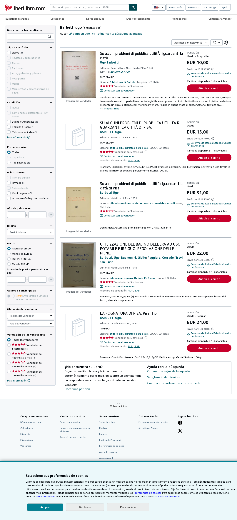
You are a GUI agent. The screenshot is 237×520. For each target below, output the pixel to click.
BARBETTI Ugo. (111, 132)
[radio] (9, 162)
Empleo (103, 434)
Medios (103, 428)
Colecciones (57, 18)
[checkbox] (9, 52)
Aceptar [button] (45, 507)
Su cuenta (193, 7)
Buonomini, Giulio (133, 257)
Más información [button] (16, 380)
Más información (16, 137)
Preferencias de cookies (147, 492)
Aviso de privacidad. (169, 496)
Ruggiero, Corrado (161, 257)
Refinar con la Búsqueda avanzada (119, 33)
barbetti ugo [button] (81, 33)
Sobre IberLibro (107, 422)
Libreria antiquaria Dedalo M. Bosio (132, 277)
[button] (50, 37)
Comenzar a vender (219, 18)
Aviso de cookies (108, 452)
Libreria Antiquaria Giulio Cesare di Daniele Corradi (142, 203)
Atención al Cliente (148, 428)
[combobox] (89, 7)
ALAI (130, 160)
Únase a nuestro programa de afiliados (75, 430)
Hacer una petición (77, 389)
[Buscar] (133, 7)
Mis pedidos (26, 440)
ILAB (137, 160)
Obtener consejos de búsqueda (168, 371)
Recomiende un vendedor (73, 437)
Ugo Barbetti (109, 62)
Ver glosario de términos (164, 377)
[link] (226, 43)
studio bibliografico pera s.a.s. (129, 147)
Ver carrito (25, 445)
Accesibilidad (106, 457)
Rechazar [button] (85, 507)
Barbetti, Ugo (110, 257)
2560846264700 (120, 71)
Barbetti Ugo (109, 192)
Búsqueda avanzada (17, 18)
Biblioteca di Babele (122, 82)
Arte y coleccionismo (138, 18)
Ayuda (224, 7)
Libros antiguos (95, 18)
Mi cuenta (25, 434)
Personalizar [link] (128, 507)
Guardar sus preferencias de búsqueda (173, 383)
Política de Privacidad (110, 440)
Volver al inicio (118, 406)
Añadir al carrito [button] (209, 88)
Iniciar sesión (175, 7)
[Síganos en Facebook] (180, 423)
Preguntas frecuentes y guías (153, 422)
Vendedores (179, 18)
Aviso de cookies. (46, 496)
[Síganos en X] (180, 431)
